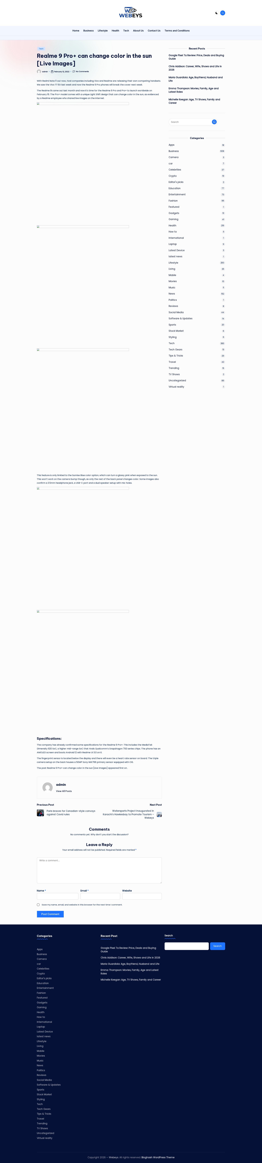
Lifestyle (173, 262)
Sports (172, 324)
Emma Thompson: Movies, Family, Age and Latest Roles (194, 90)
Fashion (173, 200)
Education (175, 188)
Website (127, 890)
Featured (174, 207)
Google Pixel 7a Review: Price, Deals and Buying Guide (196, 57)
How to (173, 231)
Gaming (173, 219)
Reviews (173, 306)
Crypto (173, 176)
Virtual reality (176, 386)
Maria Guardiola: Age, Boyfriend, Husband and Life (196, 79)
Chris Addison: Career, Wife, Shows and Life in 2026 (195, 68)
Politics (173, 300)
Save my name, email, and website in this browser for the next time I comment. (82, 904)
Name (41, 890)
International (176, 238)
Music (172, 287)
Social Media (176, 312)
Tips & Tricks (176, 355)
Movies (173, 281)
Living (172, 269)
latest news (175, 256)
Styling (173, 337)
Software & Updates (180, 318)
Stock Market (176, 331)
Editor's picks (176, 182)
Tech (41, 49)
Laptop (173, 244)
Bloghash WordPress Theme (158, 1157)
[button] (64, 791)
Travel (172, 362)
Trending (174, 368)
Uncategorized (177, 380)
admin (61, 785)
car (171, 163)
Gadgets (174, 213)
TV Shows (174, 374)
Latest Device (177, 250)
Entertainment (177, 194)
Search (169, 935)
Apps (171, 144)
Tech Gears (175, 349)
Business (174, 151)
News (172, 293)
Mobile (172, 275)
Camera (173, 157)
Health (172, 225)
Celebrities (175, 169)
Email (85, 890)
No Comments (82, 71)
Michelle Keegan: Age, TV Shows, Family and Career (194, 101)
